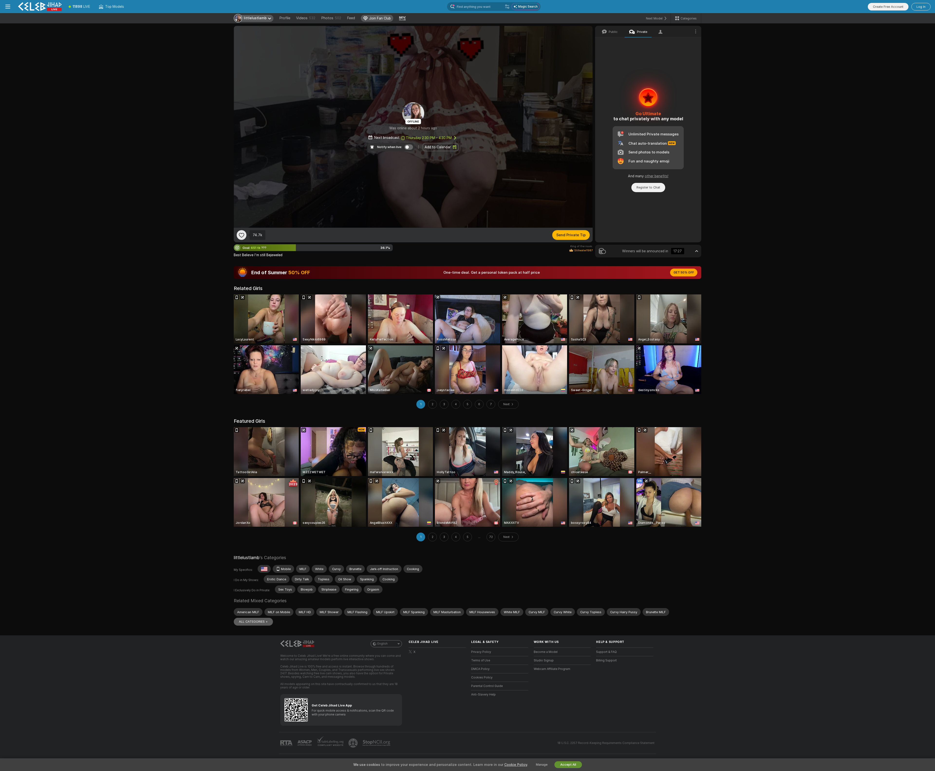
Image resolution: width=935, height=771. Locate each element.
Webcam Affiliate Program (552, 669)
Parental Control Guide (487, 686)
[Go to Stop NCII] (377, 743)
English (382, 643)
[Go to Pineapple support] (353, 743)
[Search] (507, 6)
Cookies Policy (482, 677)
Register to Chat (648, 187)
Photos (331, 18)
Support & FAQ (606, 652)
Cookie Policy (515, 765)
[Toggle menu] (8, 6)
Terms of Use (480, 660)
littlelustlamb (246, 557)
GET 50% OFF (683, 272)
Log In (921, 7)
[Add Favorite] (241, 235)
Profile (284, 18)
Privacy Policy (481, 652)
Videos (305, 18)
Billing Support (606, 660)
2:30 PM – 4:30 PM (429, 138)
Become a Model (546, 652)
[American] (264, 569)
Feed (351, 18)
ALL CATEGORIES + (253, 621)
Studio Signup (544, 660)
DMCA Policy (480, 669)
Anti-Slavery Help (483, 694)
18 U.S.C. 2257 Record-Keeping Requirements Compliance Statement (605, 743)
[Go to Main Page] (40, 6)
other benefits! (656, 176)
